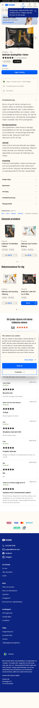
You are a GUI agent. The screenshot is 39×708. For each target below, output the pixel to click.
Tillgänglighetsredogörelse (11, 643)
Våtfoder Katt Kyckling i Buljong (10, 292)
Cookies (5, 639)
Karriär (4, 576)
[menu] (2, 5)
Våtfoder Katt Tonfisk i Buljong (29, 244)
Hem (3, 213)
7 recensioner (22, 58)
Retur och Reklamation (9, 591)
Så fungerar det (7, 613)
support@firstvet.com (12, 549)
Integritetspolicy (7, 632)
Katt (11, 52)
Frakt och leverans (8, 587)
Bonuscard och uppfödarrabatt (12, 602)
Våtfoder (20, 213)
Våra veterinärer (7, 572)
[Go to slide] (17, 261)
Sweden (11, 654)
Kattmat (13, 213)
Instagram (8, 557)
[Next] (35, 38)
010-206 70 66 (10, 546)
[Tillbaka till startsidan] (10, 4)
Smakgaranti (6, 598)
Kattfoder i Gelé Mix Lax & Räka (28, 292)
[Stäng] (35, 11)
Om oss (4, 568)
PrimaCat (5, 52)
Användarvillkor (7, 635)
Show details (29, 360)
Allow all (19, 366)
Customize (18, 372)
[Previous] (3, 38)
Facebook (8, 553)
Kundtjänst (5, 620)
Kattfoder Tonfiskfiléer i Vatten (10, 244)
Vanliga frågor (6, 617)
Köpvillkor (5, 594)
